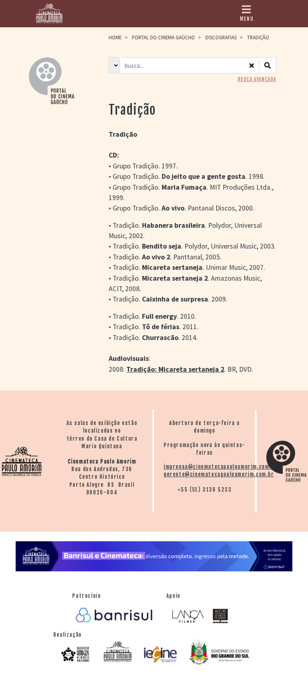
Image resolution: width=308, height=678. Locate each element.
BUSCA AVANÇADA (257, 79)
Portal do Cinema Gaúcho (163, 37)
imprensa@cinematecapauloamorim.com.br (220, 466)
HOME (115, 37)
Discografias (221, 37)
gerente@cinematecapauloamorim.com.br (219, 474)
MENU (246, 19)
